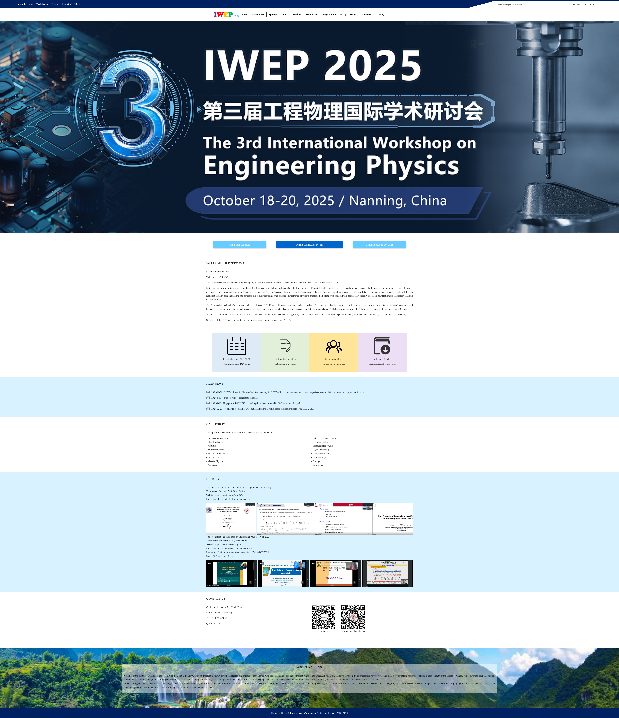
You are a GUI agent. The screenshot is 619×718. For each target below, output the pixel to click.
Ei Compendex (284, 403)
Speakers (274, 14)
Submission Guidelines (285, 364)
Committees (339, 364)
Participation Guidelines (285, 359)
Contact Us (368, 14)
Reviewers (327, 364)
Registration (329, 14)
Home (245, 14)
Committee (258, 14)
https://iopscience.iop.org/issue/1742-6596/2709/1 (291, 409)
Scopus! (296, 403)
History (354, 14)
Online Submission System (309, 244)
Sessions (297, 14)
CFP (285, 14)
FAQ (343, 14)
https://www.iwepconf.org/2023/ (229, 544)
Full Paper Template (239, 244)
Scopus (231, 556)
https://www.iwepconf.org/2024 (229, 495)
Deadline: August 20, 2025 (379, 244)
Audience (338, 359)
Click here (254, 398)
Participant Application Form (382, 364)
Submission (312, 14)
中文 (381, 14)
